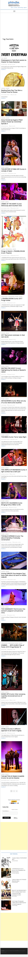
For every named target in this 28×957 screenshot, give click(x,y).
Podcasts (3, 88)
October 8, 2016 (14, 439)
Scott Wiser (4, 615)
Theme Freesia (12, 950)
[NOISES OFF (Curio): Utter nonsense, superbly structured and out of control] (14, 674)
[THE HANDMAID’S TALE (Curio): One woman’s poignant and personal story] (14, 597)
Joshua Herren (4, 173)
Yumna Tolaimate (16, 873)
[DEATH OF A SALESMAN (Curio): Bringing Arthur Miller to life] (14, 490)
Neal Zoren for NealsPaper (7, 542)
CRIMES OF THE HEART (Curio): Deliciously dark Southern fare (11, 205)
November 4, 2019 (12, 173)
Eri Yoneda (15, 896)
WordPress (17, 950)
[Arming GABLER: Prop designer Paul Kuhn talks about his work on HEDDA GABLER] (14, 561)
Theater (5, 57)
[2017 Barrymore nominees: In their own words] (14, 321)
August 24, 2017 (13, 339)
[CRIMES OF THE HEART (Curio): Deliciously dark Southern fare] (14, 191)
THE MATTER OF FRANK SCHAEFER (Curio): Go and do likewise (12, 777)
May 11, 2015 (12, 700)
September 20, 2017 (15, 255)
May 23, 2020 (13, 94)
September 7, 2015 (11, 649)
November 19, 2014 (15, 780)
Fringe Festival (9, 248)
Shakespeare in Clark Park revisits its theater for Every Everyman (13, 61)
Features (3, 248)
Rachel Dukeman (5, 507)
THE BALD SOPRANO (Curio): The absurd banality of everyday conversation (12, 538)
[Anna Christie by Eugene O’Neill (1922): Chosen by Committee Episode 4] (14, 108)
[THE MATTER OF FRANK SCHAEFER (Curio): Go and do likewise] (14, 756)
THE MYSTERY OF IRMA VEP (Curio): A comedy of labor (13, 170)
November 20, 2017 (15, 208)
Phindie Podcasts (5, 126)
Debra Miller (4, 649)
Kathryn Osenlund (5, 474)
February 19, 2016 (13, 507)
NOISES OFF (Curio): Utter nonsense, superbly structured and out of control (13, 696)
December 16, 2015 (17, 542)
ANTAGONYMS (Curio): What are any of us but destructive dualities (13, 402)
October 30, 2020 (12, 64)
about (12, 7)
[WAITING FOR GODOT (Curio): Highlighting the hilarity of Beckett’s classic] (14, 355)
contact (15, 7)
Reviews (3, 166)
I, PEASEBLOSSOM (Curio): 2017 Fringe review (11, 299)
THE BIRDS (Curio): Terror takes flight (13, 437)
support (25, 7)
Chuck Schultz (15, 860)
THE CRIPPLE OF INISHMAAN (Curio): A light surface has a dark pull (14, 471)
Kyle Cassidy (4, 579)
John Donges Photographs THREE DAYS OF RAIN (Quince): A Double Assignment (19, 903)
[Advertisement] (14, 24)
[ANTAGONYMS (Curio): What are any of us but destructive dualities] (14, 389)
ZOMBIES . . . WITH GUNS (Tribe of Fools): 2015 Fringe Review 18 (12, 646)
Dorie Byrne (4, 302)
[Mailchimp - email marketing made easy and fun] (16, 818)
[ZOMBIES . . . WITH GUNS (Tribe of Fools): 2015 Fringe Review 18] (14, 632)
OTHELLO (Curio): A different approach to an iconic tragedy (11, 730)
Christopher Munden (6, 94)
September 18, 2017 (12, 302)
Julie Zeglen (4, 405)
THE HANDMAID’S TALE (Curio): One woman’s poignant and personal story (13, 611)
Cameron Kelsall (5, 339)
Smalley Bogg (4, 64)
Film (2, 57)
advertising (20, 7)
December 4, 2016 (11, 405)
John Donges (15, 905)
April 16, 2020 (12, 126)
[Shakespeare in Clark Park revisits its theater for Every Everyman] (14, 48)
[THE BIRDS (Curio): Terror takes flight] (14, 424)
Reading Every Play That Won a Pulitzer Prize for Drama (11, 91)
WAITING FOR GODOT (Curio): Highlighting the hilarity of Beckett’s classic (13, 370)
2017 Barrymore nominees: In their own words (13, 336)
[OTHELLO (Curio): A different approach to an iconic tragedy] (14, 716)
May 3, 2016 (12, 474)
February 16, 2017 (11, 374)
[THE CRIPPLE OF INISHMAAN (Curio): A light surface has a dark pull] (14, 457)
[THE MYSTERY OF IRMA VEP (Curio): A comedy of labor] (14, 149)
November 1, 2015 (11, 615)
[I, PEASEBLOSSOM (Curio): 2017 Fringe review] (14, 279)
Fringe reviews (11, 296)
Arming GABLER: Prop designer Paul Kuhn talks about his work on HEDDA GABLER (13, 575)
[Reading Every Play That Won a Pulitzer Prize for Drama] (14, 80)
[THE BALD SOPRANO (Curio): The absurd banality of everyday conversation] (14, 523)
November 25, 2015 (12, 579)
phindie (2, 950)
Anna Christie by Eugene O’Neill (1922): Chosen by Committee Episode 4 (12, 122)
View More (3, 69)
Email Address (6, 811)
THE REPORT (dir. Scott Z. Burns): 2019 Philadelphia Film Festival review (18, 870)
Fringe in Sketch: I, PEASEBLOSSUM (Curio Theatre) (13, 252)
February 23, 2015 (11, 733)
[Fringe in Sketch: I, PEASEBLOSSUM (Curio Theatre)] (14, 231)
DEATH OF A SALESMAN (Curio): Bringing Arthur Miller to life (11, 504)
